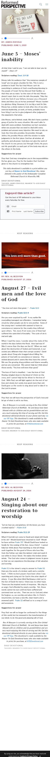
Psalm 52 (18, 600)
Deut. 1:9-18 (23, 75)
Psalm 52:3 (34, 308)
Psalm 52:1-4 (23, 313)
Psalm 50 (41, 568)
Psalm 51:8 (21, 527)
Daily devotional (11, 181)
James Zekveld (13, 42)
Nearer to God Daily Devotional (26, 431)
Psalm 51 (18, 542)
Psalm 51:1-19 (24, 532)
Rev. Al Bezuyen (14, 276)
